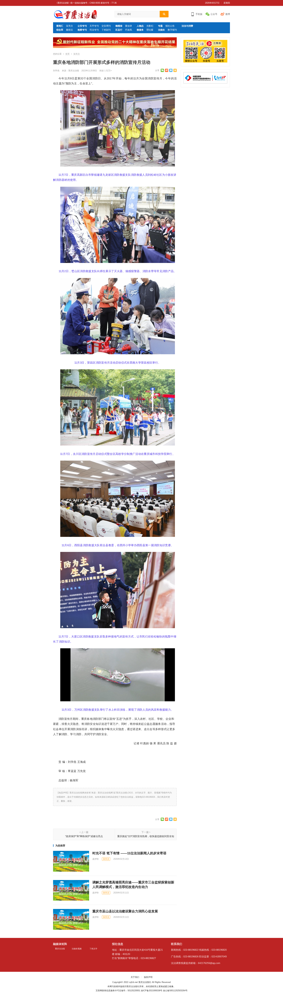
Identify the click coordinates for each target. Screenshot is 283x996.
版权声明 (148, 977)
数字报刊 (172, 29)
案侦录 (128, 26)
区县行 (118, 29)
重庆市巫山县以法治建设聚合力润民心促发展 (125, 911)
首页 (67, 54)
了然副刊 (106, 29)
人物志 (140, 26)
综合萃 (59, 29)
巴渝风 (128, 29)
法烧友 (161, 29)
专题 (160, 26)
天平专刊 (94, 26)
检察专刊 (82, 29)
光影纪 (149, 26)
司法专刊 (94, 29)
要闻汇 (59, 26)
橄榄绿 (118, 26)
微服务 (140, 29)
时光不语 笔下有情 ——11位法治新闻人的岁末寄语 (129, 853)
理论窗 (149, 29)
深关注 (69, 26)
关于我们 (135, 977)
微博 (227, 14)
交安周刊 (106, 26)
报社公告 (170, 26)
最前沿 (69, 29)
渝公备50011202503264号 (175, 990)
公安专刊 (82, 26)
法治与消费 (187, 26)
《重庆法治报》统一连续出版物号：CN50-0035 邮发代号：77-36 (86, 3)
